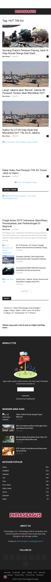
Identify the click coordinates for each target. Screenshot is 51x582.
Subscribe (42, 572)
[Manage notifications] (5, 577)
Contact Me (16, 572)
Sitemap (10, 575)
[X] (37, 557)
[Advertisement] (25, 4)
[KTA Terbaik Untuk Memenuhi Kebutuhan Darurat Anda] (8, 451)
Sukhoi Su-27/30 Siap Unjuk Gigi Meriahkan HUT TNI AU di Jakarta (21, 131)
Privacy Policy (19, 575)
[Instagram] (12, 557)
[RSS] (25, 557)
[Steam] (31, 557)
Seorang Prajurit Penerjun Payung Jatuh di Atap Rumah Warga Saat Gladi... (25, 52)
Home (4, 17)
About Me (7, 572)
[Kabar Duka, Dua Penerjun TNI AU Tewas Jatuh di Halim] (25, 154)
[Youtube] (25, 563)
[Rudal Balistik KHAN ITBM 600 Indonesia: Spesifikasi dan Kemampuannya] (8, 271)
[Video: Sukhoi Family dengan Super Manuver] (8, 417)
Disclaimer (40, 575)
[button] (4, 11)
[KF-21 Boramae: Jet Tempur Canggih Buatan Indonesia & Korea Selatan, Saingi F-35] (8, 250)
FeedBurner (30, 399)
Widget (29, 572)
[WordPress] (44, 557)
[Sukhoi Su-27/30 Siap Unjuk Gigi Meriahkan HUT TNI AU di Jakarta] (25, 114)
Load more (25, 291)
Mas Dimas (6, 56)
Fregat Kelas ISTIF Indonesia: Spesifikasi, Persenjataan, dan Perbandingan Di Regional (25, 223)
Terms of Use (30, 575)
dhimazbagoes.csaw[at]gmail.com (30, 541)
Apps (23, 572)
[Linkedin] (18, 557)
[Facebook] (5, 557)
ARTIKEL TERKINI (10, 190)
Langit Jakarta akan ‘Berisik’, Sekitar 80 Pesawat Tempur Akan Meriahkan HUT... (24, 91)
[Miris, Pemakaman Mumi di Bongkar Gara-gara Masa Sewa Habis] (8, 428)
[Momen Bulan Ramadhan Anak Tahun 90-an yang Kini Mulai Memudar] (8, 439)
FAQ (35, 572)
